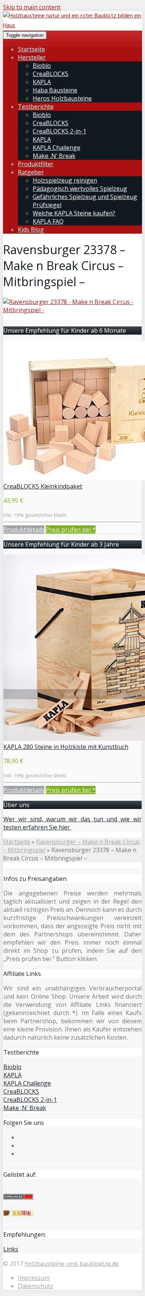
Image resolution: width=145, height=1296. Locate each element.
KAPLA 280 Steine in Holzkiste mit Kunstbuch (65, 747)
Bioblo (42, 65)
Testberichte (36, 106)
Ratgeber (31, 172)
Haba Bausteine (55, 90)
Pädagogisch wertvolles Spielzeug (80, 188)
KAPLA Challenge (56, 147)
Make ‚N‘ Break (54, 156)
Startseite (31, 49)
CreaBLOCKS (50, 74)
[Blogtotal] (18, 1214)
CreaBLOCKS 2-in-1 (59, 131)
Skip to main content (32, 7)
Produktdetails (23, 529)
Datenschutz (35, 1286)
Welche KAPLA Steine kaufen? (74, 213)
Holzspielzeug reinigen (65, 180)
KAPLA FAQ (48, 221)
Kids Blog (31, 229)
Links (10, 1249)
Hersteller (32, 57)
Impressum (33, 1278)
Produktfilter (36, 164)
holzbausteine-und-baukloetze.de (72, 1263)
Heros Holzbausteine (62, 98)
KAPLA (42, 82)
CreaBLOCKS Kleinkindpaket (42, 486)
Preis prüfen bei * (71, 529)
